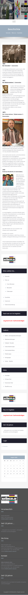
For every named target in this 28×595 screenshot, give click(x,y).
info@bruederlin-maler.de (7, 519)
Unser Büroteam (10, 284)
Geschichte (19, 32)
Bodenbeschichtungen (10, 339)
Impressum (7, 301)
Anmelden (7, 375)
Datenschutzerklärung (10, 304)
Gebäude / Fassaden (9, 343)
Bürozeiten (9, 287)
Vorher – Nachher (9, 361)
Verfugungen (8, 357)
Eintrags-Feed (8, 379)
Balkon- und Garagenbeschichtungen (13, 335)
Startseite (8, 32)
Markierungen (8, 354)
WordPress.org (8, 386)
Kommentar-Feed (9, 382)
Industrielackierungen (10, 346)
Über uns (14, 32)
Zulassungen (10, 291)
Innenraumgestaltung (9, 350)
